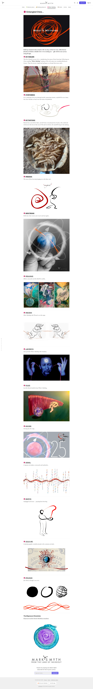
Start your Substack (43, 683)
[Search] (74, 3)
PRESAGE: (28, 176)
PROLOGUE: (29, 276)
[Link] (22, 57)
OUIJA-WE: (29, 541)
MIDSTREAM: (29, 213)
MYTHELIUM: (29, 57)
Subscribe (82, 2)
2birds (35, 618)
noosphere (46, 618)
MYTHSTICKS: (30, 120)
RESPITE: (28, 499)
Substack (40, 686)
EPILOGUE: (29, 578)
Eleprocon (26, 618)
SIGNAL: (28, 462)
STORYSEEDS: (30, 95)
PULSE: (27, 385)
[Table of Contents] (1, 344)
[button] (23, 7)
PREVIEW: (28, 313)
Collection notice (54, 680)
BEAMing (40, 618)
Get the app (52, 683)
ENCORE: (28, 426)
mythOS (31, 618)
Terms (49, 680)
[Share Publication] (77, 3)
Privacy (45, 680)
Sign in (89, 2)
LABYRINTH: (29, 349)
